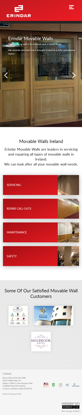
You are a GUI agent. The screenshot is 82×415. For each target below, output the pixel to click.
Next (75, 75)
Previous (7, 75)
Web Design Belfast (70, 411)
